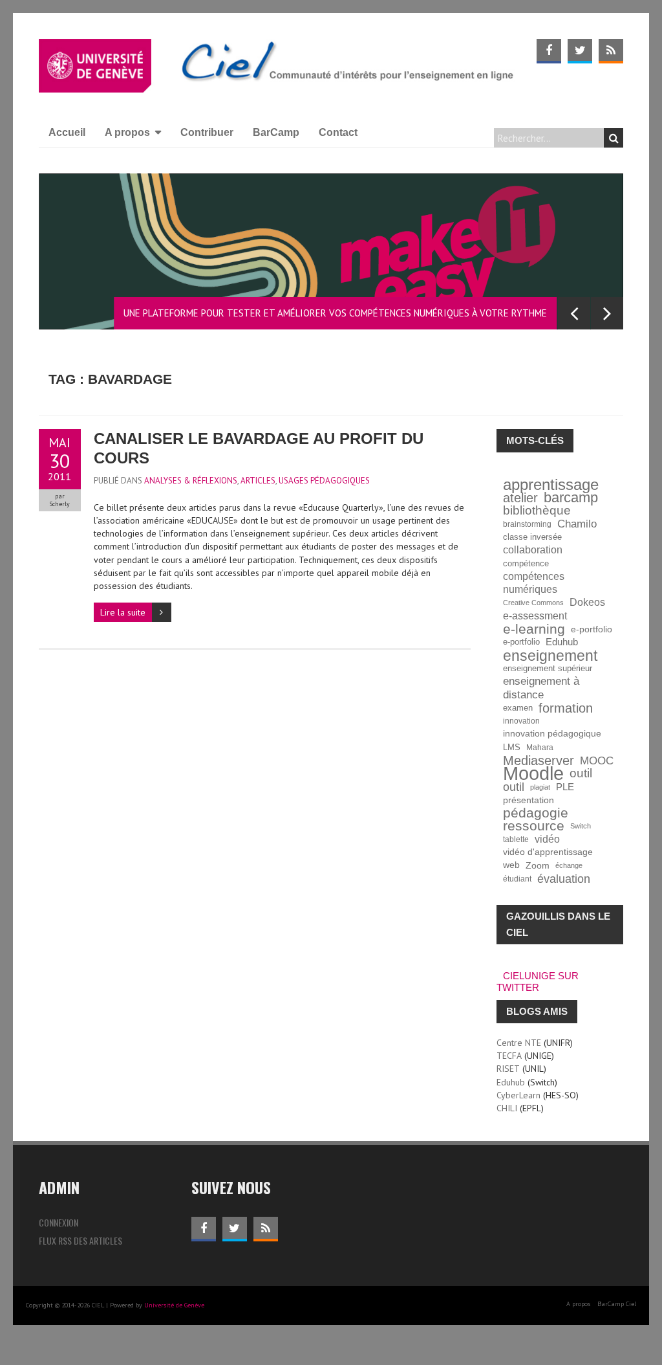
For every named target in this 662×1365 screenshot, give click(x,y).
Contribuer (206, 132)
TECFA (509, 1055)
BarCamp (276, 132)
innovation (521, 720)
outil (581, 773)
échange (568, 865)
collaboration (532, 549)
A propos (127, 132)
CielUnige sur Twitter (537, 981)
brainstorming (527, 524)
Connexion (58, 1222)
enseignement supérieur (547, 668)
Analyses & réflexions (190, 480)
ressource (533, 825)
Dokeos (587, 602)
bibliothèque (537, 510)
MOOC (597, 760)
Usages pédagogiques (324, 480)
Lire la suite (122, 612)
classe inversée (532, 537)
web (511, 865)
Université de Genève (174, 1305)
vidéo (547, 839)
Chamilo (577, 524)
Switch (580, 826)
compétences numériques (533, 583)
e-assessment (535, 615)
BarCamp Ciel (616, 1304)
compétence (526, 563)
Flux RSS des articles (80, 1240)
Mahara (539, 747)
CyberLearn (518, 1095)
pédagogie (535, 812)
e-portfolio (591, 629)
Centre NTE (518, 1043)
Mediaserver (538, 760)
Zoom (538, 865)
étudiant (517, 878)
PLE (565, 786)
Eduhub (562, 641)
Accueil (66, 132)
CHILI (506, 1108)
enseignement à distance (541, 687)
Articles (257, 480)
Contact (338, 132)
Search (613, 138)
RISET (508, 1068)
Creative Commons (533, 602)
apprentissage (551, 484)
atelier (520, 497)
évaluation (563, 878)
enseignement (550, 655)
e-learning (534, 629)
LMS (511, 747)
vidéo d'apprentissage (548, 852)
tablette (516, 839)
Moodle (533, 773)
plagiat (540, 787)
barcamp (571, 497)
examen (518, 708)
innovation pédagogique (552, 733)
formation (566, 708)
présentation (528, 800)
